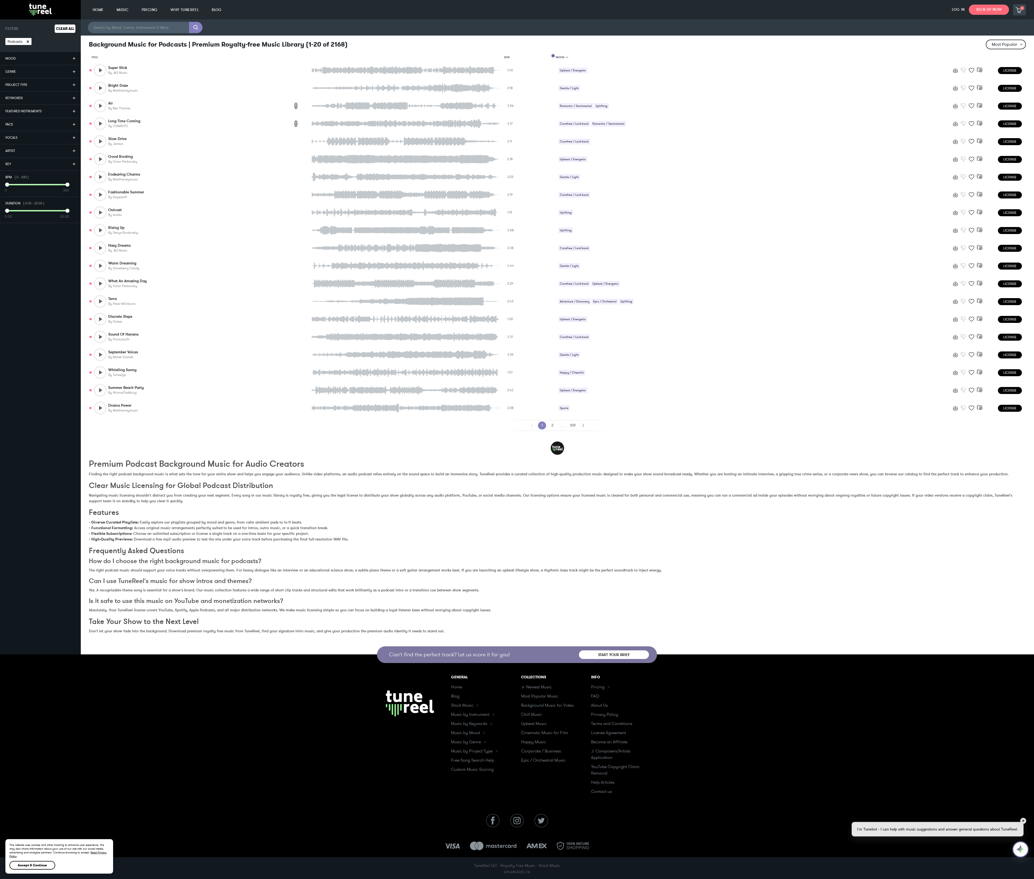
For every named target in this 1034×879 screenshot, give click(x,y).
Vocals (11, 137)
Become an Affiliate (609, 742)
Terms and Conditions (611, 724)
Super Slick (117, 67)
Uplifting (601, 106)
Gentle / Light (569, 88)
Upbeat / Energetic (573, 70)
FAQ (595, 696)
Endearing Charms (124, 174)
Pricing (598, 687)
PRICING (150, 9)
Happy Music (533, 742)
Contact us (601, 791)
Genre (10, 71)
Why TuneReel (184, 9)
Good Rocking (120, 156)
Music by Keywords (469, 724)
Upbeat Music (534, 724)
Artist (10, 151)
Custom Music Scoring (472, 769)
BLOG (217, 9)
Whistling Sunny (122, 369)
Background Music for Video (547, 705)
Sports (564, 408)
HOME (98, 9)
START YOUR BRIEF (614, 654)
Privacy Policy (604, 714)
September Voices (123, 352)
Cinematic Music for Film (544, 733)
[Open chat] (1020, 849)
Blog (455, 696)
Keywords (14, 98)
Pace (9, 124)
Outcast (115, 209)
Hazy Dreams (119, 245)
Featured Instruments (23, 111)
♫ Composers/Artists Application (610, 754)
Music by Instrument (470, 714)
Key (8, 164)
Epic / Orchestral (605, 301)
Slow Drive (117, 138)
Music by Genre (466, 742)
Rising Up (116, 227)
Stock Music (462, 705)
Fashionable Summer (126, 192)
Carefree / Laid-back (574, 124)
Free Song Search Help (472, 760)
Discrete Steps (120, 316)
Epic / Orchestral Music (543, 760)
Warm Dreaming (122, 263)
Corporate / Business (541, 751)
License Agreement (608, 733)
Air (110, 103)
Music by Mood (465, 733)
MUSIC (123, 9)
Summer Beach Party (126, 387)
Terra (112, 298)
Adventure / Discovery (574, 301)
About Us (599, 705)
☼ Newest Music (536, 687)
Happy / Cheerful (572, 373)
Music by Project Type (471, 751)
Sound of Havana (123, 334)
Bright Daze (118, 85)
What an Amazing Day (127, 281)
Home (456, 687)
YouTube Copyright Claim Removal (615, 770)
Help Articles (602, 782)
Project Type (16, 85)
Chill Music (531, 714)
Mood (10, 58)
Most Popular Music (539, 696)
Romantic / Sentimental (576, 106)
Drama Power (119, 405)
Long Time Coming (124, 121)
